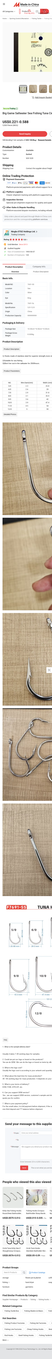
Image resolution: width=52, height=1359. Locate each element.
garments (29, 1287)
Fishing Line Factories (13, 1329)
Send (24, 1168)
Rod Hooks (9, 1335)
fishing (5, 1282)
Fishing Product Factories (15, 1323)
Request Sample (44, 140)
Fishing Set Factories (38, 1323)
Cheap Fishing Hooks (35, 1329)
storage (6, 1277)
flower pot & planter (33, 1277)
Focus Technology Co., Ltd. (32, 1349)
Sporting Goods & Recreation (19, 18)
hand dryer (29, 1282)
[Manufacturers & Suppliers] (26, 4)
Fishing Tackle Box (12, 1311)
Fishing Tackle (36, 18)
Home (5, 18)
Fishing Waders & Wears (33, 1311)
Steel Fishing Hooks (26, 1335)
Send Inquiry (25, 134)
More (5, 1340)
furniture (6, 1287)
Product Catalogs (38, 1272)
